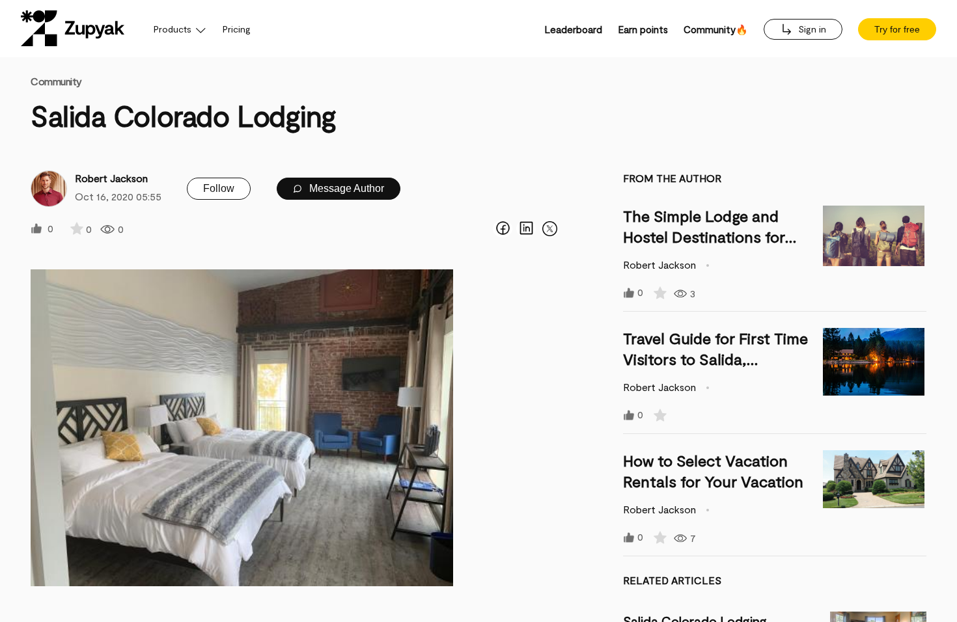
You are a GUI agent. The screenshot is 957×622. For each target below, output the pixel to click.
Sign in (811, 28)
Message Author (345, 188)
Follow (218, 188)
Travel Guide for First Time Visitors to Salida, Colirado (715, 359)
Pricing (237, 28)
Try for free (897, 29)
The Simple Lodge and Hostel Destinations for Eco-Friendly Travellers (704, 236)
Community (56, 81)
